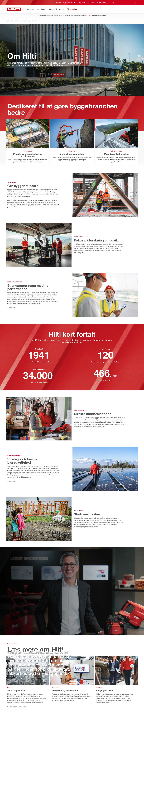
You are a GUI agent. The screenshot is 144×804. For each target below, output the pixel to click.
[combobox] (124, 2)
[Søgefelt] (135, 2)
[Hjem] (14, 9)
